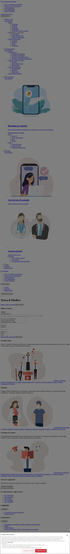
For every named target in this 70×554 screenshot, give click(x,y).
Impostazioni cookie (28, 550)
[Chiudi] (67, 535)
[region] (35, 543)
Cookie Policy (10, 542)
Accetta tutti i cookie (41, 550)
